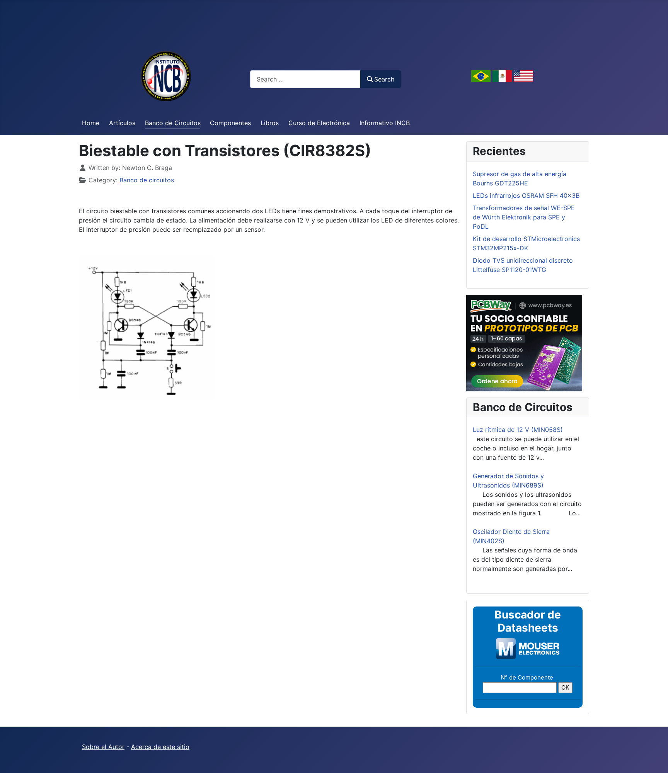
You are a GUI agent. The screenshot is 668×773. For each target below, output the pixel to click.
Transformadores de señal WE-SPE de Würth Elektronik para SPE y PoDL (524, 217)
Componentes (230, 123)
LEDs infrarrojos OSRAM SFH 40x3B (526, 195)
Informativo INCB (385, 123)
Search (384, 79)
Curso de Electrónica (319, 123)
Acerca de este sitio (160, 747)
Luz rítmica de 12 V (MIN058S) (518, 429)
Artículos (122, 123)
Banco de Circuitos (173, 123)
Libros (270, 123)
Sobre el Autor (103, 747)
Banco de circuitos (146, 180)
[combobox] (305, 79)
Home (90, 123)
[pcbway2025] (524, 342)
